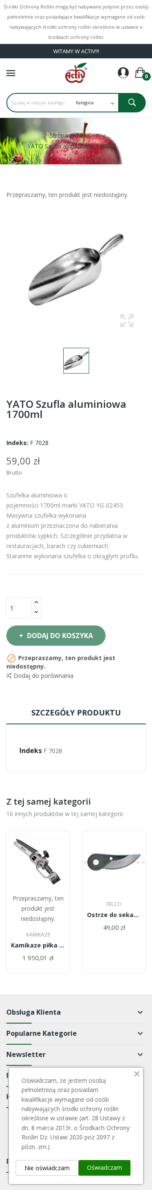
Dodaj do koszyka (60, 635)
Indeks (30, 750)
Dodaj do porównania (43, 676)
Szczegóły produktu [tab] (76, 712)
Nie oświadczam (47, 1168)
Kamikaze (38, 934)
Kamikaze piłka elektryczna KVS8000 (38, 945)
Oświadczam (104, 1167)
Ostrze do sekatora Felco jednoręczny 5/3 (114, 915)
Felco (114, 904)
